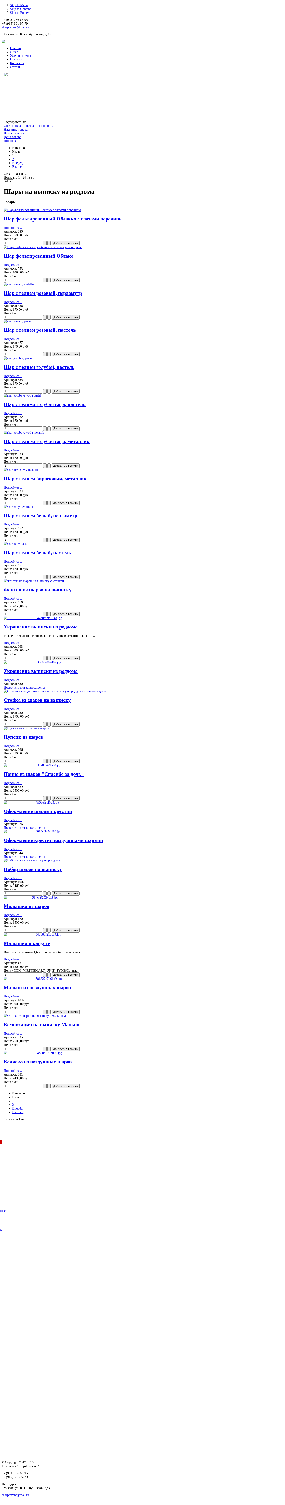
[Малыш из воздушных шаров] (33, 978)
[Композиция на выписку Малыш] (35, 1016)
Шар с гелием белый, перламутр (40, 515)
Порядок (10, 140)
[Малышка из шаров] (31, 897)
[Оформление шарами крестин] (31, 802)
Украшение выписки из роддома (41, 627)
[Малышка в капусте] (32, 934)
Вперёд (17, 163)
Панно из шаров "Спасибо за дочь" (44, 774)
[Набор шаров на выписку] (32, 860)
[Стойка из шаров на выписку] (55, 691)
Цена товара (12, 137)
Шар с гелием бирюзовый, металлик (45, 478)
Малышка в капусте (27, 943)
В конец (18, 166)
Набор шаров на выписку (33, 869)
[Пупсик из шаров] (26, 728)
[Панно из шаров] (32, 765)
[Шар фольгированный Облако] (43, 247)
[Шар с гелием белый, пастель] (16, 543)
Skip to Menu (19, 5)
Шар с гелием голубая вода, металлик (47, 441)
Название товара (16, 129)
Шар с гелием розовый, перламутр (43, 293)
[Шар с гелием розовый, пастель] (18, 321)
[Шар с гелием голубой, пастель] (18, 358)
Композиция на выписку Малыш (41, 1024)
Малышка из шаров (26, 906)
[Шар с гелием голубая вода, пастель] (22, 395)
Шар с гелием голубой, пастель (39, 367)
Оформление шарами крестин (38, 811)
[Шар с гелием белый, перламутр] (18, 507)
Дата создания (14, 133)
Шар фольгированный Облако (38, 256)
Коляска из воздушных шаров (38, 1061)
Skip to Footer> (20, 12)
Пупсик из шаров (23, 737)
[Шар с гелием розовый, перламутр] (19, 284)
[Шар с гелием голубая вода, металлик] (24, 432)
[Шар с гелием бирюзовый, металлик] (21, 469)
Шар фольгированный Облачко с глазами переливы (63, 219)
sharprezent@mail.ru (15, 27)
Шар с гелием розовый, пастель (40, 330)
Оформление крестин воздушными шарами (53, 840)
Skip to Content (20, 9)
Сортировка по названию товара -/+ (29, 125)
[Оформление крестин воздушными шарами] (32, 831)
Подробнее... (13, 227)
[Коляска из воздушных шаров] (33, 1053)
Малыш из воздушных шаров (37, 987)
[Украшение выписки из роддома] (33, 618)
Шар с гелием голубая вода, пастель (45, 404)
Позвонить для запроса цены (24, 687)
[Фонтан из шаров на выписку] (34, 581)
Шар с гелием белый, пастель (37, 552)
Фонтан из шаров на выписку (38, 589)
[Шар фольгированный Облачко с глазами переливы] (42, 210)
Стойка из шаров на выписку (37, 700)
